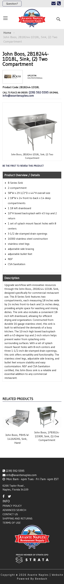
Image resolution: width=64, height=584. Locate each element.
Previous (8, 422)
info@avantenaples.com (18, 95)
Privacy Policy (12, 505)
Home (7, 33)
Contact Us (10, 514)
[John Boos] (12, 80)
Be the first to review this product (23, 165)
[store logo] (32, 18)
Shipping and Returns (17, 518)
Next (56, 422)
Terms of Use (12, 522)
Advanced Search (14, 510)
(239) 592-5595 (39, 92)
